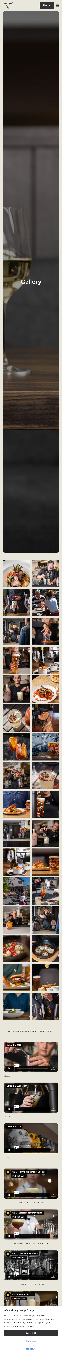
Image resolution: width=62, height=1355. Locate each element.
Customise (31, 1341)
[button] (57, 5)
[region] (31, 1330)
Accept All (31, 1333)
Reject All (31, 1349)
